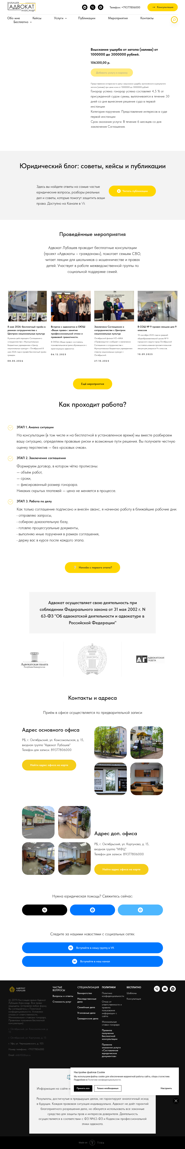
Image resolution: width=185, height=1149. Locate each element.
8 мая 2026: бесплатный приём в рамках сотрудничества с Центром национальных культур (27, 330)
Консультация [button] (134, 998)
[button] (162, 7)
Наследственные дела (86, 1000)
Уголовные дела (86, 1012)
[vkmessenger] (84, 7)
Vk (83, 203)
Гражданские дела (87, 1018)
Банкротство (84, 993)
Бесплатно (21, 22)
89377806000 (61, 750)
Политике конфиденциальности (104, 1080)
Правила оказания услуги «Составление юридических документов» (111, 1050)
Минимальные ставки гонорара (110, 1023)
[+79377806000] (44, 910)
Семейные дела (86, 1007)
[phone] (92, 7)
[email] (165, 990)
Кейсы (37, 18)
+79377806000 (35, 1049)
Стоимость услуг (62, 1001)
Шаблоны (132, 993)
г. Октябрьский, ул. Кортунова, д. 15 (27, 1037)
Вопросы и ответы (63, 996)
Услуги (59, 18)
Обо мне (13, 18)
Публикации (86, 18)
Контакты (147, 18)
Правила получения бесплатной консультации (109, 1034)
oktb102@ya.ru (23, 1055)
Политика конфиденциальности (113, 994)
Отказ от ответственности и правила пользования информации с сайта (112, 1009)
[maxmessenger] (100, 7)
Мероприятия (118, 18)
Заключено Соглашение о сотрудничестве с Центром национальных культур (109, 330)
